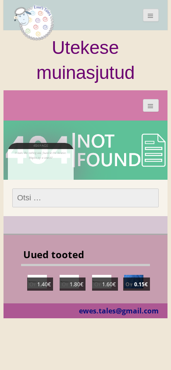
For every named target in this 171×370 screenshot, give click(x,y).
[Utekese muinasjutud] (34, 22)
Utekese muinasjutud (85, 59)
